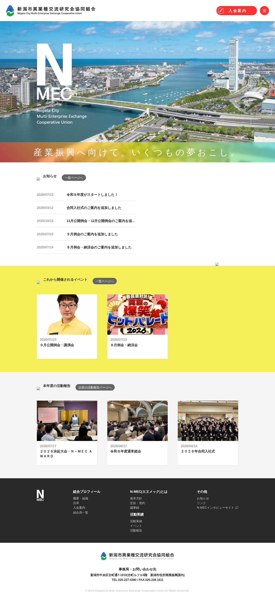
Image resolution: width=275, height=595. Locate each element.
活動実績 (136, 521)
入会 (237, 10)
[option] (67, 326)
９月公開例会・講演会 (57, 345)
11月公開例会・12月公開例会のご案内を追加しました (108, 221)
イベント (136, 525)
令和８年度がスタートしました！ (92, 195)
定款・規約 (137, 503)
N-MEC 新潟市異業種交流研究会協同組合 (50, 10)
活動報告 (136, 530)
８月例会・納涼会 (124, 345)
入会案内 (79, 507)
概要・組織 (80, 498)
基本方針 (136, 498)
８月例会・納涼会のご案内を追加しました (99, 247)
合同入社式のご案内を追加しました (94, 208)
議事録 (134, 507)
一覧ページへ (74, 177)
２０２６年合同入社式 (198, 451)
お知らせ (203, 498)
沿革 (76, 503)
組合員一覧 (80, 512)
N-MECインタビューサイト (215, 507)
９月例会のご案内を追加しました (92, 234)
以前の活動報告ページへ (95, 387)
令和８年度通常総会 (125, 451)
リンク (201, 503)
